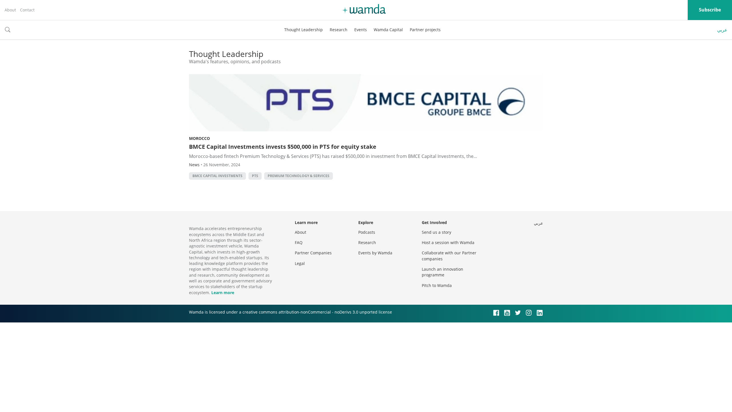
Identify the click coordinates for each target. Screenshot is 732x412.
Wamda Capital (388, 29)
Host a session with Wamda (448, 242)
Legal (300, 263)
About (10, 10)
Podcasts (366, 232)
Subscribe (710, 10)
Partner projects (425, 29)
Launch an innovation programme (442, 272)
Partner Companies (313, 252)
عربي (722, 29)
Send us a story (436, 232)
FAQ (299, 242)
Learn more (222, 292)
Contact (27, 10)
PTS (255, 175)
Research (338, 29)
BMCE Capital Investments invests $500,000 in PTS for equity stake (282, 146)
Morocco (199, 138)
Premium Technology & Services (298, 175)
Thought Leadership (303, 29)
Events (360, 29)
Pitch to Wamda (437, 285)
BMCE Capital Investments (217, 175)
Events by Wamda (375, 252)
